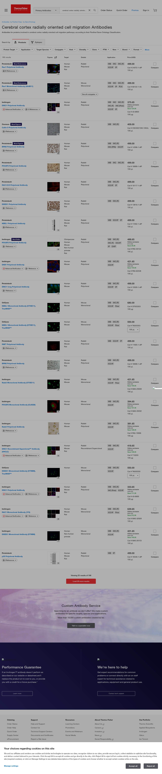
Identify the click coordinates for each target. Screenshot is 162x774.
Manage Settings (11, 766)
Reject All (151, 766)
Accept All (133, 766)
